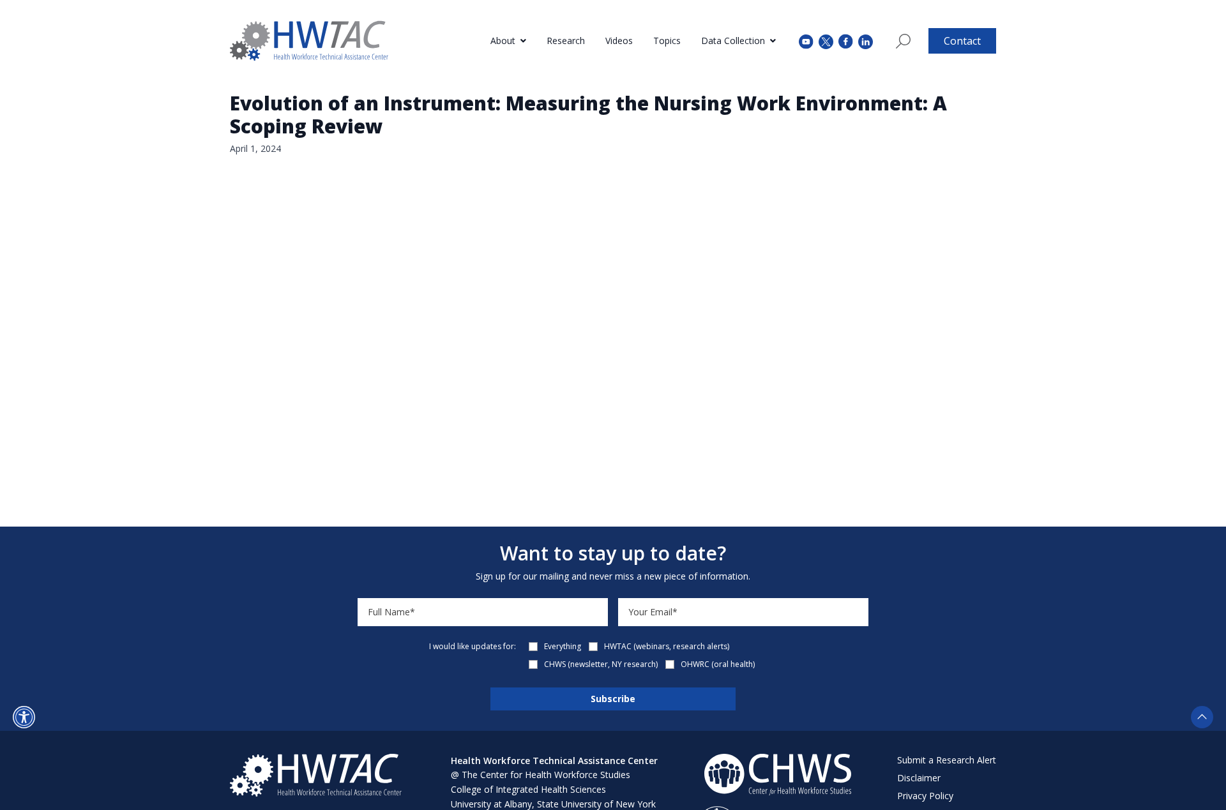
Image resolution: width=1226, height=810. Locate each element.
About (502, 40)
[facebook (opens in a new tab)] (845, 41)
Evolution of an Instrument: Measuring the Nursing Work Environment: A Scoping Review (588, 114)
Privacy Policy (925, 796)
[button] (24, 717)
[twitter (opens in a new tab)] (826, 41)
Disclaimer (919, 778)
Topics (667, 40)
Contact (962, 41)
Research (566, 40)
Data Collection (733, 40)
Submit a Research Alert (946, 760)
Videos (619, 40)
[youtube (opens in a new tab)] (806, 41)
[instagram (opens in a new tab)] (865, 41)
